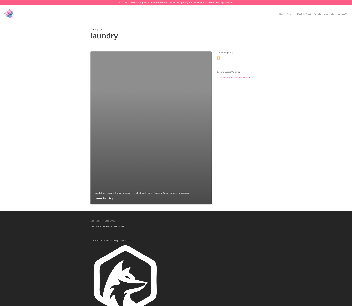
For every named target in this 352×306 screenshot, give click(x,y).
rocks (149, 193)
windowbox (183, 193)
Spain (165, 193)
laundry (126, 193)
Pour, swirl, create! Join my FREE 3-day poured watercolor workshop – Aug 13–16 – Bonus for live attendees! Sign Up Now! (176, 2)
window (173, 193)
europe (110, 193)
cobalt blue (100, 193)
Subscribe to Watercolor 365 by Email (233, 77)
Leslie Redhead (138, 193)
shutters (157, 193)
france (118, 193)
